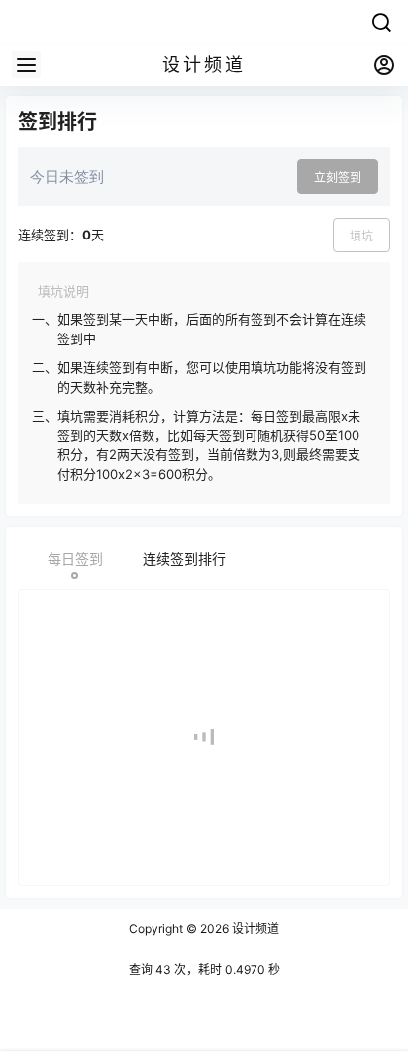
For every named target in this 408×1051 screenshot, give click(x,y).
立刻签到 (337, 177)
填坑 (361, 236)
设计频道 (254, 928)
